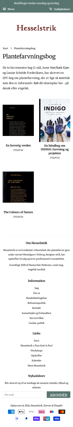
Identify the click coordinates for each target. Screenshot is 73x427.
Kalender (36, 360)
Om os (36, 293)
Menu (11, 9)
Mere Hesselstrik (37, 365)
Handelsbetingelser (36, 298)
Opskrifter (36, 355)
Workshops (36, 350)
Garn (36, 340)
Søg (37, 288)
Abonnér (58, 395)
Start (5, 48)
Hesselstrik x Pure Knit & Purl (36, 345)
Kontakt (36, 308)
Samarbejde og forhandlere (36, 313)
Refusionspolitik (37, 303)
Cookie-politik (36, 323)
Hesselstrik (37, 405)
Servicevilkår (37, 318)
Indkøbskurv (62, 9)
